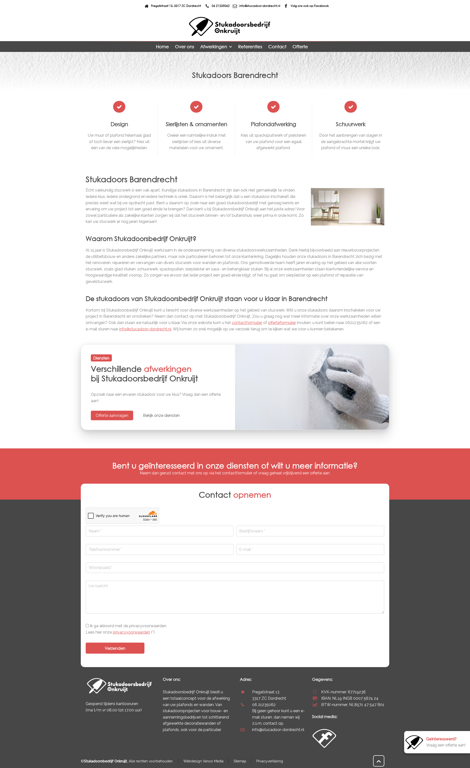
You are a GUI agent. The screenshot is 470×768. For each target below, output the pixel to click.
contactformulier (247, 322)
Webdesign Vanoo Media (203, 761)
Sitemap (240, 761)
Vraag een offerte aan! (446, 742)
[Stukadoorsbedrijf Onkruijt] (229, 26)
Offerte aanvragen (112, 415)
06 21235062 (220, 6)
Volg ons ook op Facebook (310, 6)
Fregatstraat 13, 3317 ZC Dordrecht (176, 6)
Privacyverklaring (269, 761)
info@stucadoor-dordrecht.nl (259, 6)
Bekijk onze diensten (161, 415)
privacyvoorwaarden (131, 632)
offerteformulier (282, 322)
